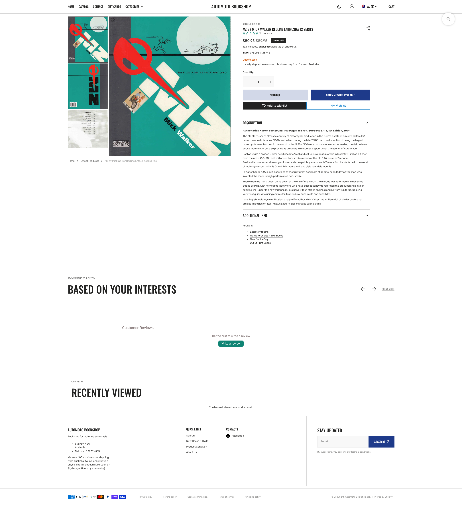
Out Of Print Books (260, 242)
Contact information (197, 497)
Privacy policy (145, 497)
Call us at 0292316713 (87, 451)
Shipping (264, 46)
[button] (339, 7)
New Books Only (259, 239)
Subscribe (379, 442)
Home (71, 6)
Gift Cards (114, 6)
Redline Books (251, 24)
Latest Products (259, 231)
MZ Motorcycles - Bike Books (266, 235)
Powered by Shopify (382, 497)
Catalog (84, 6)
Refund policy (170, 497)
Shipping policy (252, 497)
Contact (98, 6)
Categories (132, 7)
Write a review (231, 343)
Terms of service (226, 497)
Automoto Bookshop (355, 497)
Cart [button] (391, 6)
